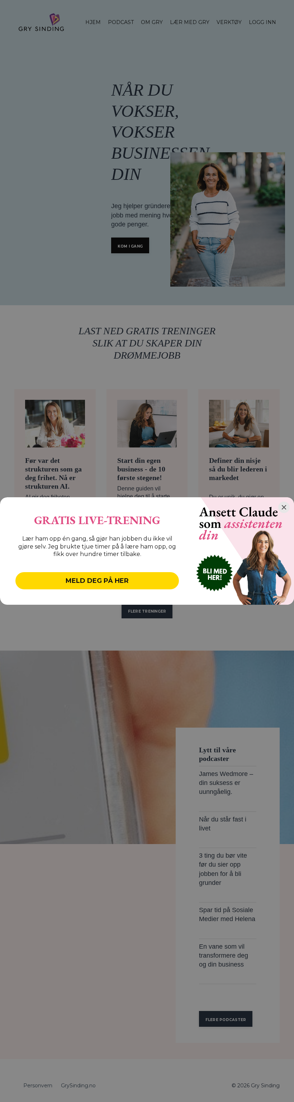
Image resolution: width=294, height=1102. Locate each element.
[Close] (284, 507)
